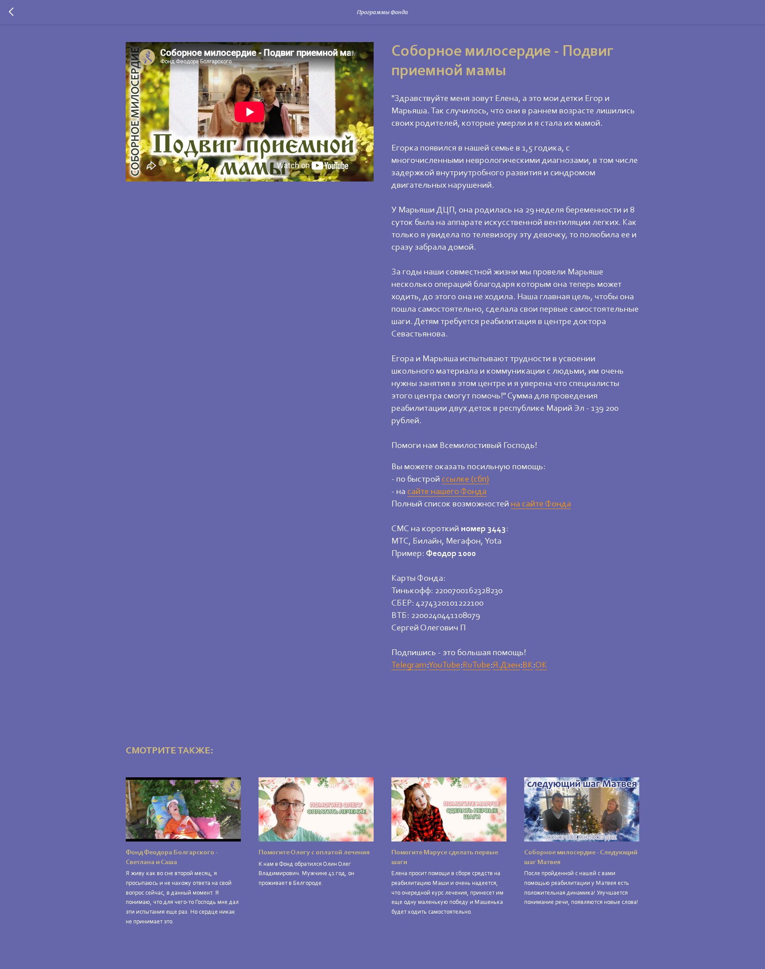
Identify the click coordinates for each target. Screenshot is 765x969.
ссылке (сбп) (465, 479)
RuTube (477, 665)
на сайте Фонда (541, 504)
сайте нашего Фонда (447, 491)
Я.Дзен (506, 665)
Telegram (409, 665)
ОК (541, 665)
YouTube (444, 665)
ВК (527, 665)
